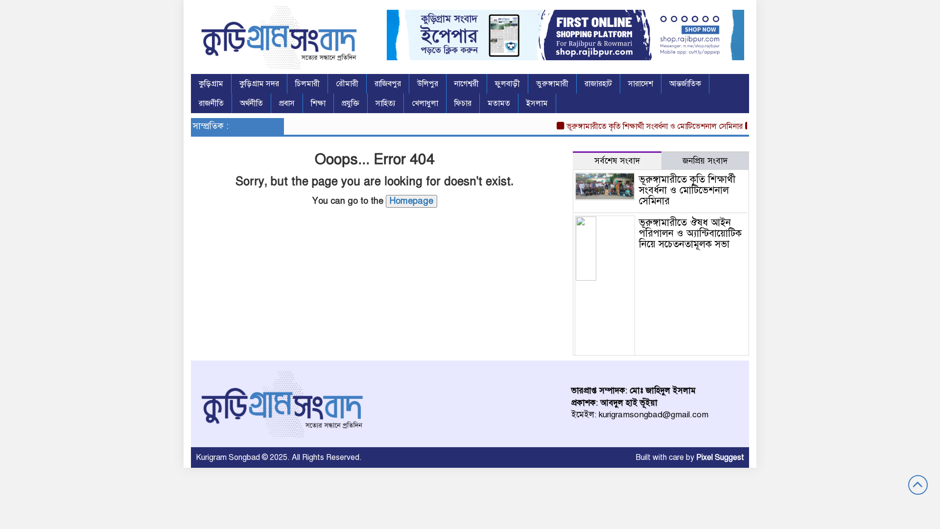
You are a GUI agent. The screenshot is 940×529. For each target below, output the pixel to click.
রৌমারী (347, 84)
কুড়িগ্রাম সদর (259, 84)
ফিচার (462, 103)
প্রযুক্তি (350, 103)
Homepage (411, 200)
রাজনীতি (211, 103)
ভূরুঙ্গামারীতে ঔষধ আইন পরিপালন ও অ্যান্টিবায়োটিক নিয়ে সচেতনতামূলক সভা (690, 233)
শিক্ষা (318, 103)
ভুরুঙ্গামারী (552, 84)
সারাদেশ (640, 84)
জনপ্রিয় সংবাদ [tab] (705, 161)
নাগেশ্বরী (466, 84)
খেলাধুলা (425, 103)
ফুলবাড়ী (507, 84)
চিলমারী (307, 84)
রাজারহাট (598, 84)
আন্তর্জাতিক (685, 84)
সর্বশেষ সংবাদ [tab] (617, 161)
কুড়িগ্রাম (211, 84)
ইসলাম (537, 103)
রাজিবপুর (388, 84)
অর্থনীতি (251, 103)
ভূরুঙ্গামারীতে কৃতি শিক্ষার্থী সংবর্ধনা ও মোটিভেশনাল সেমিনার (648, 126)
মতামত (499, 103)
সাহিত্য (386, 103)
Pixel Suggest (720, 457)
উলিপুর (427, 84)
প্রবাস (287, 103)
